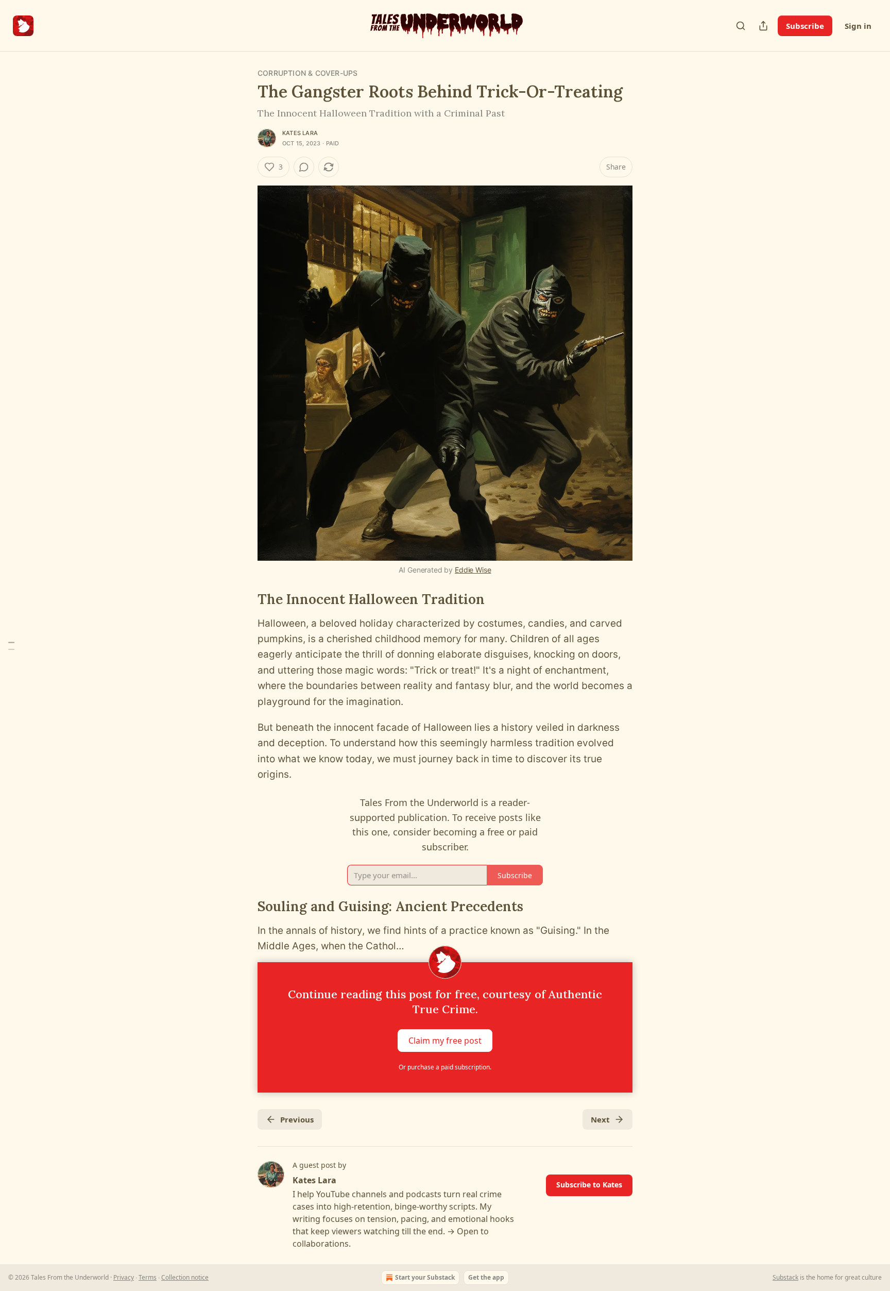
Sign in (858, 26)
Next (600, 1119)
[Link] (243, 599)
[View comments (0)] (304, 167)
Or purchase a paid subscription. (445, 1067)
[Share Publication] (763, 25)
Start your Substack (425, 1277)
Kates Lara (300, 133)
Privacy (123, 1277)
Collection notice (185, 1277)
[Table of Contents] (11, 645)
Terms (148, 1277)
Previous (297, 1119)
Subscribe (805, 26)
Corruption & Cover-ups (307, 73)
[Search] (740, 25)
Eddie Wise (473, 569)
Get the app (486, 1277)
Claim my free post (445, 1040)
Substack (785, 1277)
